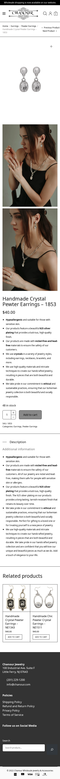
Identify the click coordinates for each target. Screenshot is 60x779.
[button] (51, 46)
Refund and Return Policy (18, 706)
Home (5, 26)
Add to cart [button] (14, 637)
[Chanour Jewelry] (23, 13)
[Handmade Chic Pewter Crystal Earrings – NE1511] (43, 598)
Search (6, 740)
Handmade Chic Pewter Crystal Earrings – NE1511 (43, 621)
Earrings (15, 26)
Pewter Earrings (28, 26)
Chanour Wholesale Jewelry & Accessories (33, 770)
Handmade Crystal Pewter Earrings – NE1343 (14, 621)
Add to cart (30, 415)
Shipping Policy (12, 702)
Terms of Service (12, 715)
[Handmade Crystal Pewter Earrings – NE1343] (16, 598)
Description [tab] (18, 441)
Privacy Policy (11, 710)
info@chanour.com (18, 684)
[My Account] (50, 13)
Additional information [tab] (18, 449)
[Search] (52, 749)
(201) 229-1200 (16, 680)
